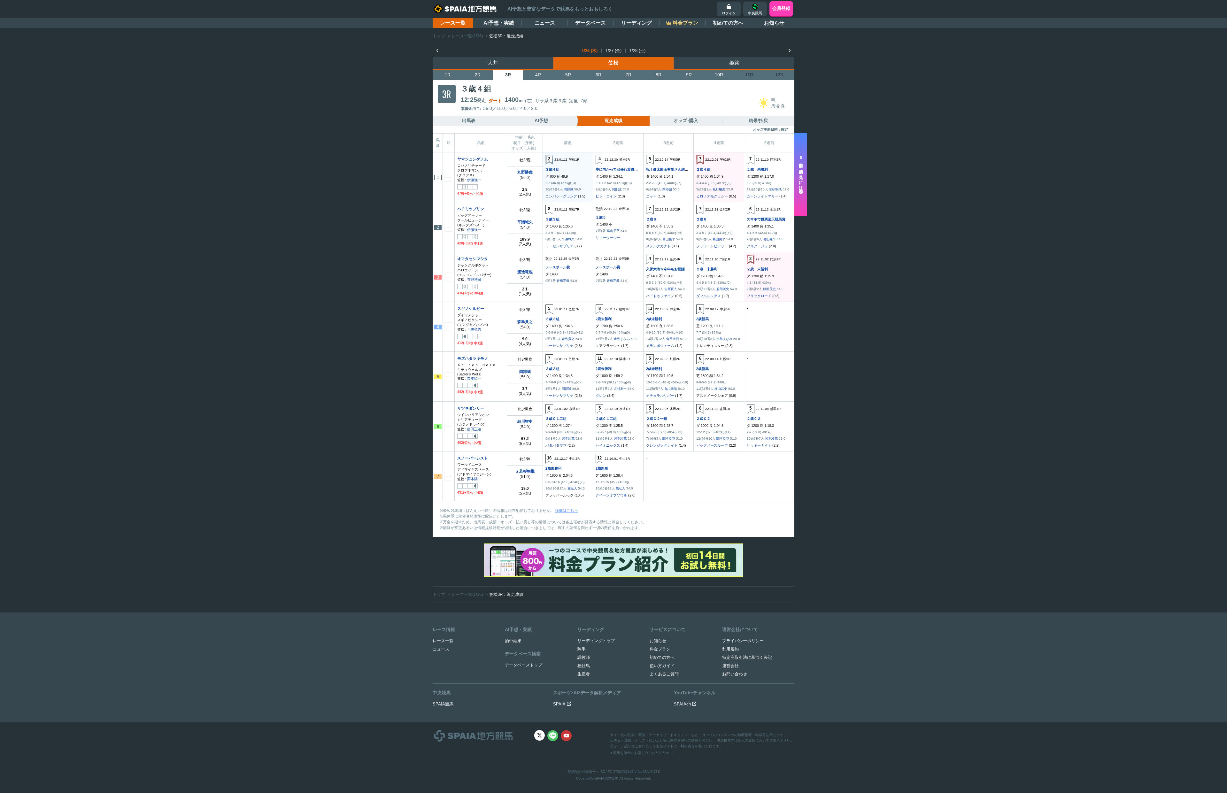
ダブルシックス (708, 296)
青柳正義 (563, 280)
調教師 (583, 657)
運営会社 (730, 665)
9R (689, 74)
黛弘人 (572, 488)
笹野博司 (474, 279)
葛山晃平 (613, 231)
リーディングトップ (596, 640)
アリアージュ (757, 246)
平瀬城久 (525, 222)
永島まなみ (622, 339)
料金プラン (660, 649)
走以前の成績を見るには (801, 173)
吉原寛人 (670, 289)
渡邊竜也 (525, 272)
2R (478, 74)
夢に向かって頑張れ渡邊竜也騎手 (622, 169)
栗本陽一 (474, 378)
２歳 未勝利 (757, 169)
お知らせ (774, 23)
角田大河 (672, 339)
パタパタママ (556, 445)
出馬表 (468, 120)
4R (538, 74)
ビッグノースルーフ (712, 445)
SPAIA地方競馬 (606, 778)
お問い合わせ (734, 674)
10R (719, 74)
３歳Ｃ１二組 (556, 418)
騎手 (581, 649)
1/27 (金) (613, 50)
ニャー (651, 196)
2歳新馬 (702, 319)
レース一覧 (453, 23)
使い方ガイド (662, 665)
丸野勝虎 (525, 172)
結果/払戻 (758, 120)
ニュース (545, 23)
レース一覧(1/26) (467, 36)
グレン (601, 395)
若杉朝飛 (775, 189)
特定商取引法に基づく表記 (747, 657)
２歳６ (651, 219)
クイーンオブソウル (611, 495)
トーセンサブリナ (559, 246)
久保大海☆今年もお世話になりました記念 (679, 269)
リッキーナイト (759, 445)
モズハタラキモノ (472, 358)
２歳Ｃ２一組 (656, 418)
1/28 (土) (637, 50)
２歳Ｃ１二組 (606, 418)
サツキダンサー (470, 408)
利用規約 (730, 649)
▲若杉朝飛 (525, 471)
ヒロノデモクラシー (712, 196)
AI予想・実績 (498, 23)
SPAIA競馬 (443, 704)
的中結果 (513, 640)
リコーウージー (608, 238)
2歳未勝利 (604, 319)
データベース (590, 23)
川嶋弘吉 (474, 329)
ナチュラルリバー (660, 395)
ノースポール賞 (557, 267)
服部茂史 (722, 289)
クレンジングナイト (662, 445)
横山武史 (720, 388)
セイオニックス (608, 445)
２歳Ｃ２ (703, 418)
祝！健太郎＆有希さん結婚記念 (670, 169)
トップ (439, 36)
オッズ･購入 (686, 120)
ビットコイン (606, 196)
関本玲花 (568, 438)
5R (568, 74)
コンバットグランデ (561, 196)
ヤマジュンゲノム (472, 159)
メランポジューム (660, 346)
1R (448, 74)
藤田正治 (474, 429)
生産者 (583, 674)
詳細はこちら (566, 510)
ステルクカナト (658, 246)
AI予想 (541, 120)
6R (598, 74)
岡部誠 (568, 189)
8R (658, 74)
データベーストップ (523, 665)
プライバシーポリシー (743, 640)
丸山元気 (670, 388)
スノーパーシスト (472, 458)
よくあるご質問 (664, 674)
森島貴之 (525, 322)
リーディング (636, 23)
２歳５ (601, 217)
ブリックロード (759, 296)
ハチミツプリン (470, 209)
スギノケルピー (470, 308)
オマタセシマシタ (472, 259)
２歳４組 (703, 169)
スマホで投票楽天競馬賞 (766, 219)
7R (628, 74)
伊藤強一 (474, 180)
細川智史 (525, 421)
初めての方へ (728, 23)
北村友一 (620, 388)
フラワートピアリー (712, 246)
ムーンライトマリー (762, 196)
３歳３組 (552, 219)
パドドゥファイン (660, 296)
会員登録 (781, 8)
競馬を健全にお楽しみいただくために (642, 753)
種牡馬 (583, 665)
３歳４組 (552, 169)
